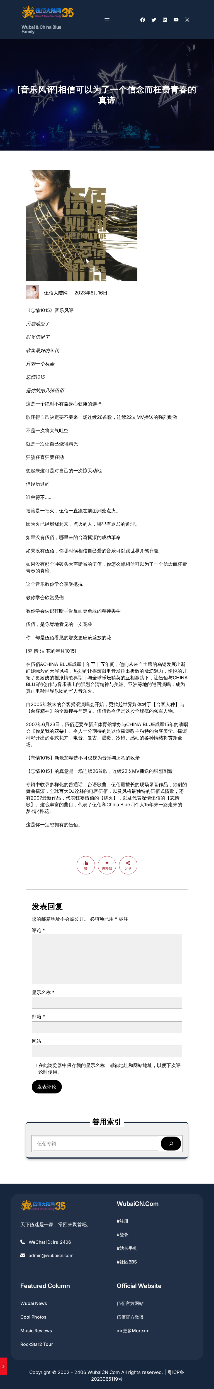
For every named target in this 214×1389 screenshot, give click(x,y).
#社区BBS (127, 1262)
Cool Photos (33, 1317)
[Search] (171, 1144)
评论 (38, 930)
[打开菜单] (107, 20)
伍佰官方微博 (130, 1317)
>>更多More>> (133, 1330)
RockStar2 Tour (36, 1344)
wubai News (33, 1303)
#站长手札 (127, 1248)
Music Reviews (36, 1330)
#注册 (122, 1221)
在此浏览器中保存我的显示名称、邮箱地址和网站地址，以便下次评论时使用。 (109, 1069)
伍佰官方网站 (130, 1303)
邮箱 (38, 1016)
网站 (36, 1041)
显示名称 (43, 992)
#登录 (122, 1234)
